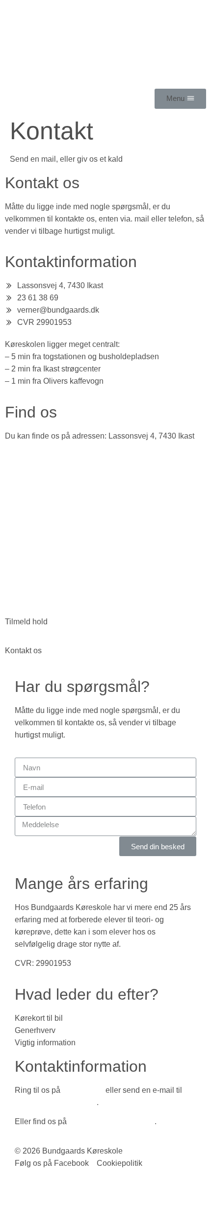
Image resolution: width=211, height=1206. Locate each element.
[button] (180, 99)
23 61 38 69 (83, 1090)
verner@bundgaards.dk (56, 1102)
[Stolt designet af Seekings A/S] (19, 1185)
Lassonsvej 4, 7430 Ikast (112, 1121)
